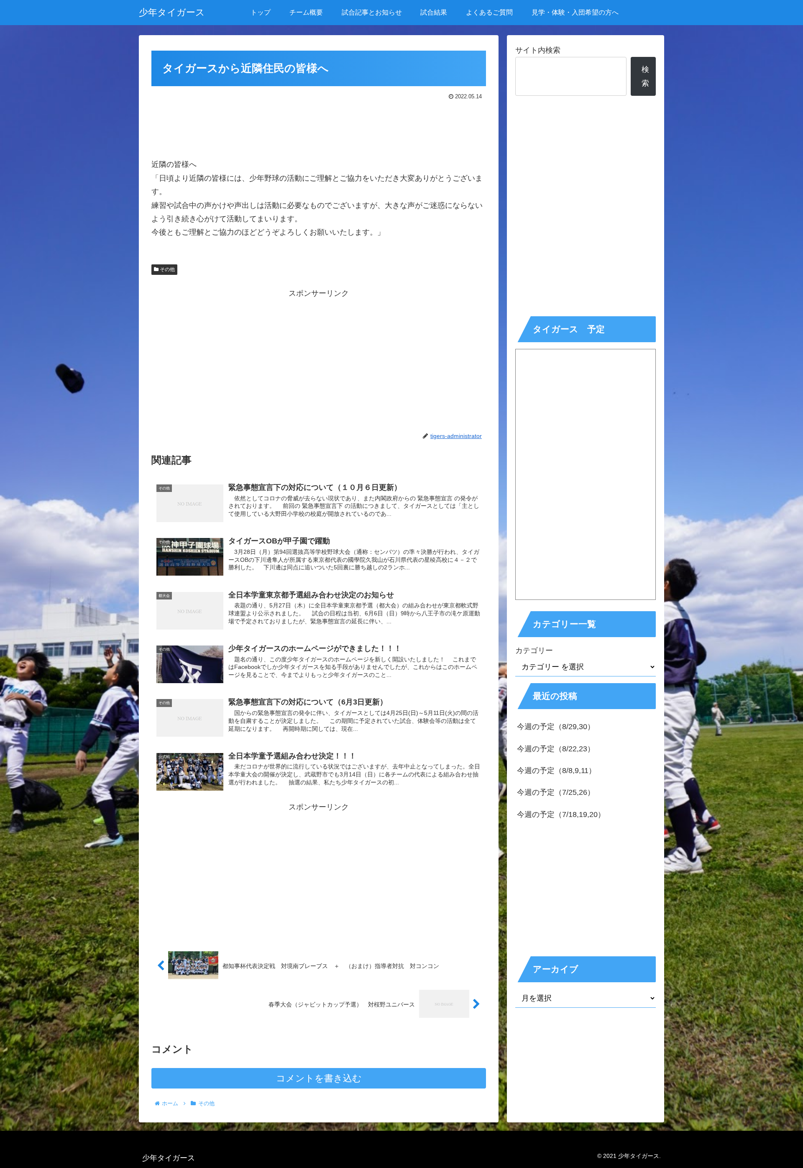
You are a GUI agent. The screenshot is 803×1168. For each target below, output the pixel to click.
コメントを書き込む (319, 1078)
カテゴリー (534, 650)
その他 (167, 269)
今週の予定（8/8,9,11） (556, 770)
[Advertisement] (318, 125)
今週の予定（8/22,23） (556, 749)
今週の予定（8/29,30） (556, 726)
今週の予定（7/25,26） (556, 792)
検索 (645, 76)
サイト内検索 (537, 50)
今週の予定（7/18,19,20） (561, 814)
